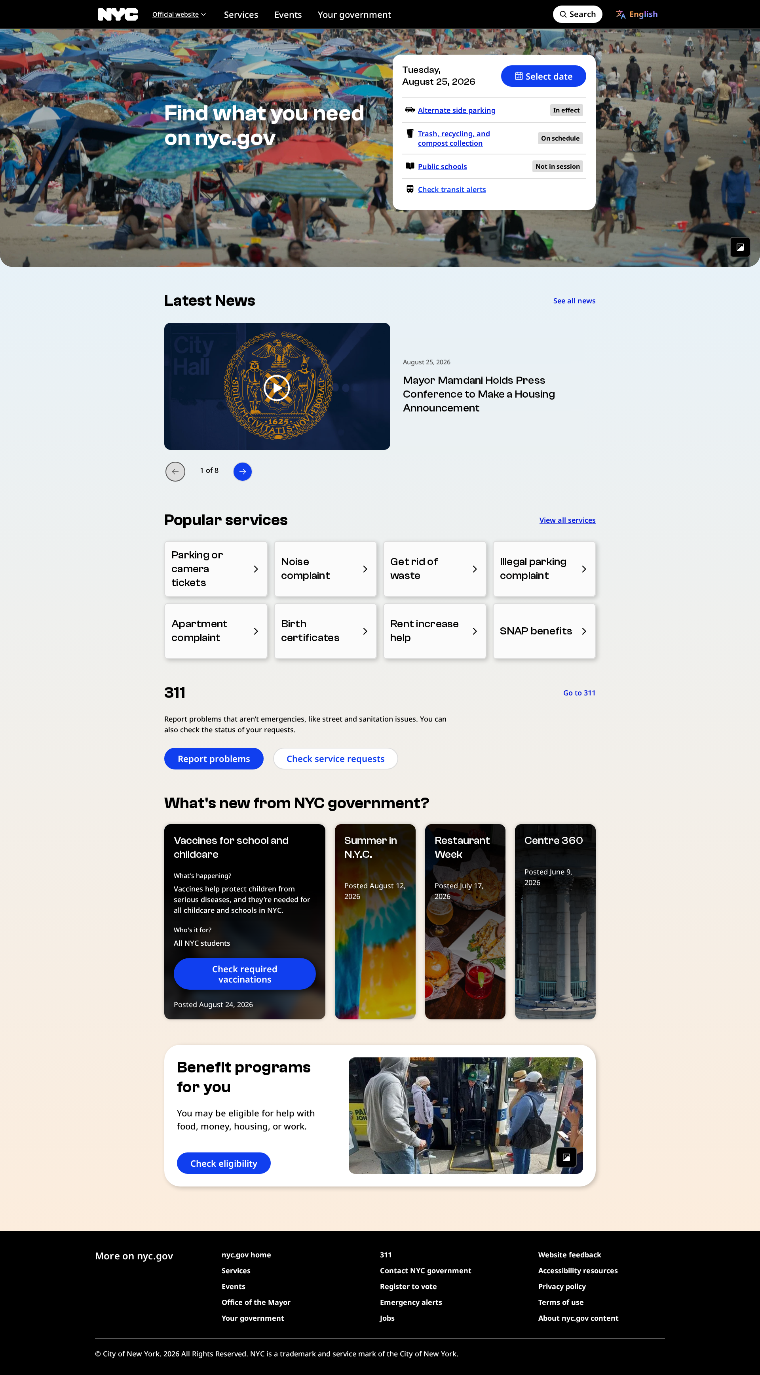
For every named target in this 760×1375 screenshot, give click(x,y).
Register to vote (408, 1286)
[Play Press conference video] (277, 386)
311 (386, 1254)
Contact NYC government (425, 1270)
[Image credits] (740, 247)
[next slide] (243, 472)
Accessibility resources (578, 1270)
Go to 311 (579, 692)
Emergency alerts (411, 1302)
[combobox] (637, 14)
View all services (568, 520)
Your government (354, 14)
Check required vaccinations (244, 974)
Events (288, 14)
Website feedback (569, 1254)
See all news (574, 300)
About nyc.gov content (578, 1318)
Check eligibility (223, 1163)
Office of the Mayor (256, 1302)
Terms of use (561, 1302)
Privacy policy (562, 1286)
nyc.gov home (246, 1254)
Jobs (387, 1318)
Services (241, 14)
